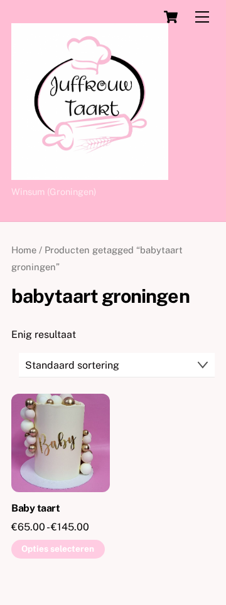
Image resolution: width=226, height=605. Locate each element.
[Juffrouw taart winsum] (89, 174)
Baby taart (35, 508)
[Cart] (170, 16)
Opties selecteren (57, 549)
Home (23, 250)
